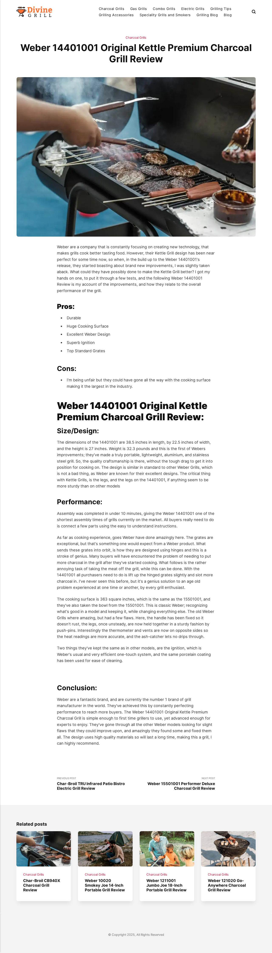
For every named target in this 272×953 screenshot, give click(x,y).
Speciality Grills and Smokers (165, 15)
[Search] (254, 12)
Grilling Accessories (116, 15)
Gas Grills (138, 9)
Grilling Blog (207, 15)
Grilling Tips (220, 9)
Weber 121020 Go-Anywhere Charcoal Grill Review (227, 885)
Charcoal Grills (111, 9)
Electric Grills (192, 9)
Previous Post (91, 784)
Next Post (181, 784)
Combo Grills (164, 9)
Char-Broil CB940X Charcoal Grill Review (41, 885)
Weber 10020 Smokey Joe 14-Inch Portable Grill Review (105, 885)
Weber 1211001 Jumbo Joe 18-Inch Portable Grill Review (166, 885)
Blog (228, 15)
